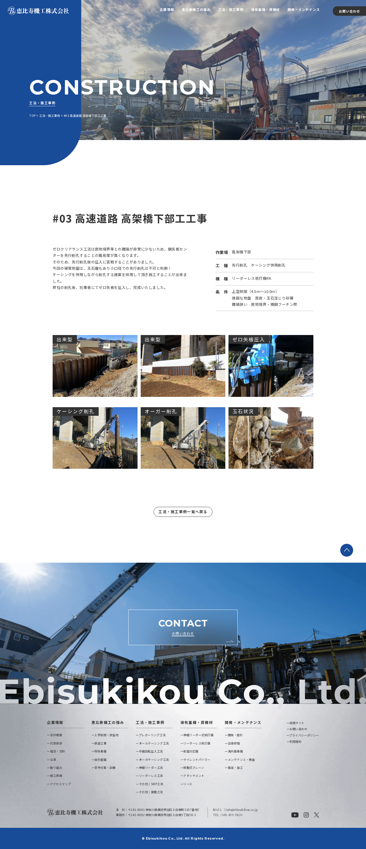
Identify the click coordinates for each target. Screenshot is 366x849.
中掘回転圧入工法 (151, 751)
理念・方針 (57, 751)
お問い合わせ (349, 11)
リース (187, 784)
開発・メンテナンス (304, 9)
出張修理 (234, 743)
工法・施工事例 (230, 9)
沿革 (53, 759)
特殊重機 (100, 751)
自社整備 (100, 759)
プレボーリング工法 (152, 735)
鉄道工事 (100, 743)
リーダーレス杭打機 (196, 743)
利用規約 (295, 741)
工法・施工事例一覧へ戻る (182, 511)
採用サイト (296, 723)
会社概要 (56, 735)
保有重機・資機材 (265, 9)
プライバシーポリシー (304, 735)
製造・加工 (235, 767)
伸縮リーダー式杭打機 (198, 735)
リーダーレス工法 (151, 775)
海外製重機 (235, 751)
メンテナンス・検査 (241, 759)
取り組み (56, 767)
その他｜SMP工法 (151, 784)
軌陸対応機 (190, 751)
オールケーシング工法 (154, 743)
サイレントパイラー (196, 759)
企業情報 (167, 9)
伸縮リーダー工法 (151, 767)
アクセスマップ (60, 784)
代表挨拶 (56, 743)
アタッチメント (193, 775)
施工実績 (56, 775)
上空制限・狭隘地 (106, 735)
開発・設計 (235, 735)
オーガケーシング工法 (154, 759)
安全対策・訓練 (105, 767)
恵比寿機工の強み (196, 9)
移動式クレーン (193, 767)
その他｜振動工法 (151, 792)
